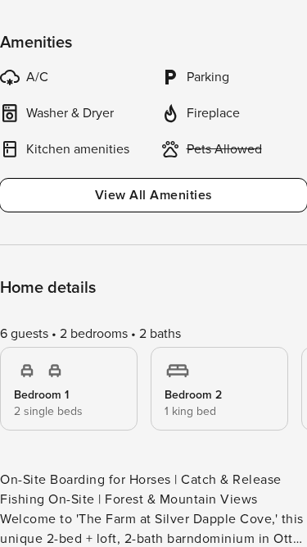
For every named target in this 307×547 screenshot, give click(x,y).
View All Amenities (154, 195)
